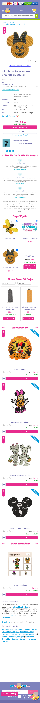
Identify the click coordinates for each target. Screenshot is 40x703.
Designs (12, 22)
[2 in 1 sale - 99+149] (20, 3)
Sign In (21, 10)
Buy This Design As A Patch (20, 66)
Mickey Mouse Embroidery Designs (16, 629)
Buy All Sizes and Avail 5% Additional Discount (22, 95)
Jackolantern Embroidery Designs (23, 634)
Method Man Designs (20, 607)
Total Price (29, 256)
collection (6, 618)
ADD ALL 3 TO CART (30, 267)
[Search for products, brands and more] (36, 16)
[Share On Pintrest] (13, 151)
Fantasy (13, 615)
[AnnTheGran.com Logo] (7, 10)
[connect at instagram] (24, 698)
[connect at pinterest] (29, 698)
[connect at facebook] (19, 698)
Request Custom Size (10, 90)
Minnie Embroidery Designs (13, 637)
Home (4, 22)
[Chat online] (34, 696)
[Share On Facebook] (10, 151)
